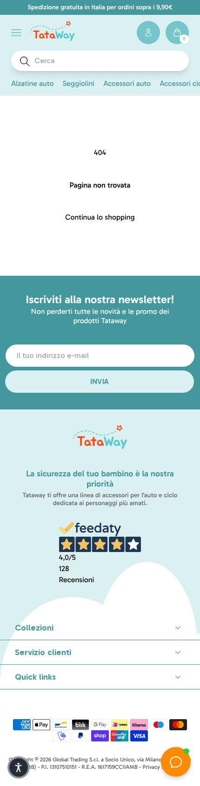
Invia (99, 381)
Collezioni (34, 628)
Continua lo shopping (100, 217)
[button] (16, 32)
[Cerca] (24, 61)
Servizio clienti (43, 652)
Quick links (35, 677)
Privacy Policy (159, 767)
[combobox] (108, 60)
